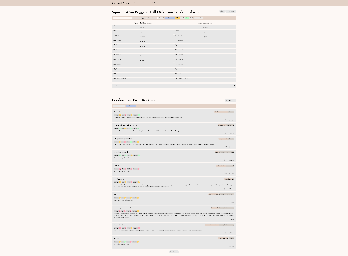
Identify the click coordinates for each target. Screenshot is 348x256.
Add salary (231, 11)
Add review (231, 101)
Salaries (136, 3)
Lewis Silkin (221, 125)
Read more (174, 252)
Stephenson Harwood (221, 112)
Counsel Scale (121, 3)
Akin (216, 152)
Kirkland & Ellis (223, 238)
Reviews (146, 3)
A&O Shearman (213, 194)
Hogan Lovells (223, 139)
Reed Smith (214, 208)
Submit (155, 3)
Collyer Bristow (220, 166)
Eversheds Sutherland (212, 225)
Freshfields (228, 179)
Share (222, 11)
